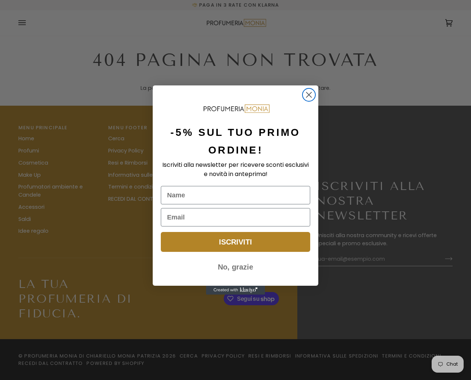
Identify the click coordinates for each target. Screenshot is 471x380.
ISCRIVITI (235, 242)
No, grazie (235, 267)
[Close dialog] (308, 94)
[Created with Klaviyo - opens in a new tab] (235, 290)
